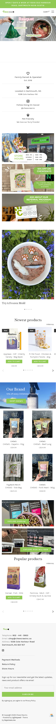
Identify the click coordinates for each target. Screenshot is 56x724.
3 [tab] (29, 309)
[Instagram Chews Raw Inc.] (3, 650)
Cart (46, 12)
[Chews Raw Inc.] (6, 629)
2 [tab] (27, 309)
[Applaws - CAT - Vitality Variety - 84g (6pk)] (14, 339)
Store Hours (8, 668)
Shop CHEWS (16, 401)
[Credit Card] (51, 716)
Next (53, 370)
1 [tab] (25, 309)
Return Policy (8, 664)
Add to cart (14, 361)
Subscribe (28, 694)
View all (50, 324)
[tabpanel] (28, 267)
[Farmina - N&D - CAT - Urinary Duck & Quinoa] (40, 578)
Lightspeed (16, 717)
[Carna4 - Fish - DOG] (14, 578)
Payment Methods (11, 659)
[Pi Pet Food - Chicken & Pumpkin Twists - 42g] (40, 339)
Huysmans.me (9, 720)
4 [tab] (31, 309)
